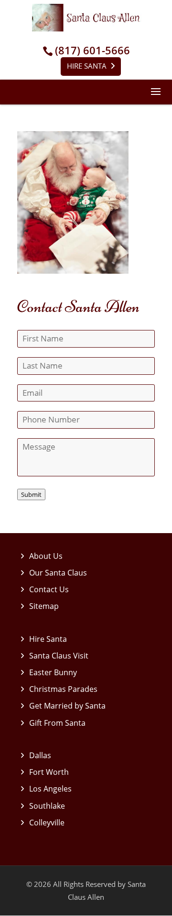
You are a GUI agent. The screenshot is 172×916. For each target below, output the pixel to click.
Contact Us (49, 589)
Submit (31, 494)
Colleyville (46, 822)
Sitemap (44, 606)
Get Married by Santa (67, 705)
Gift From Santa (57, 723)
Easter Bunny (53, 672)
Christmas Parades (63, 689)
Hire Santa (87, 66)
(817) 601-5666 (92, 50)
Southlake (47, 806)
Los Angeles (50, 788)
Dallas (40, 755)
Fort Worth (49, 772)
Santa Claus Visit (58, 655)
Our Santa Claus (58, 572)
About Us (46, 556)
